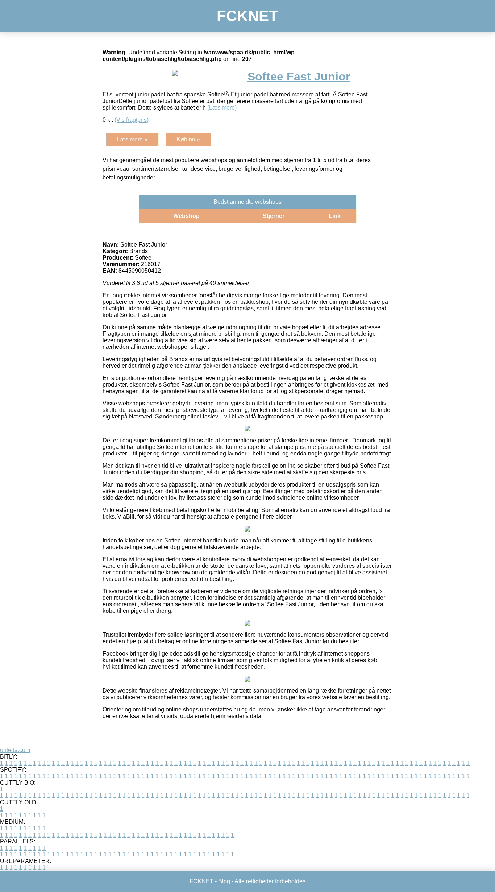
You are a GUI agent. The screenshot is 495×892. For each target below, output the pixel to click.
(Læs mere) (222, 107)
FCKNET (247, 15)
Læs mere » (132, 139)
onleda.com (15, 750)
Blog (224, 881)
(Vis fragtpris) (132, 120)
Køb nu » (188, 139)
